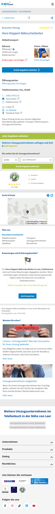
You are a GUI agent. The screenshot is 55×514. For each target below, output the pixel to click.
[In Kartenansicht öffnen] (52, 195)
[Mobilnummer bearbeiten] (20, 102)
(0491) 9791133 (12, 95)
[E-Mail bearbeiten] (13, 107)
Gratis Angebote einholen (26, 70)
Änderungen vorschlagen (13, 60)
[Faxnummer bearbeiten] (18, 99)
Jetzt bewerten (27, 296)
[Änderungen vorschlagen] (26, 60)
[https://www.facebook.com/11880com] (5, 506)
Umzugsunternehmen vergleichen (20, 381)
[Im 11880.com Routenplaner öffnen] (48, 195)
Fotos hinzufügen (42, 60)
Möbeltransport (10, 40)
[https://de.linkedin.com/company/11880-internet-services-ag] (27, 506)
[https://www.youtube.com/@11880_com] (34, 506)
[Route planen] (13, 49)
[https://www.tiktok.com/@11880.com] (19, 506)
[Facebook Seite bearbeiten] (21, 113)
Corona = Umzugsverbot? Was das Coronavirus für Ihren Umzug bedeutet (26, 343)
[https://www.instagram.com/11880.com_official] (12, 506)
